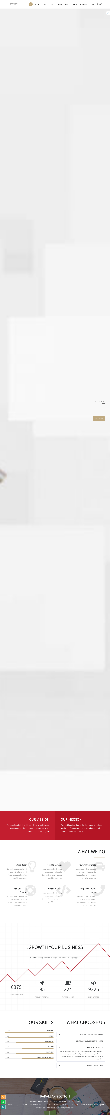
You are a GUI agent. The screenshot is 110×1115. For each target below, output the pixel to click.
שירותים (59, 4)
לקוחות (75, 4)
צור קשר (37, 4)
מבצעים (67, 4)
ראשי (93, 4)
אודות (44, 4)
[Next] (106, 411)
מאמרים (51, 4)
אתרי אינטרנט (84, 4)
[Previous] (4, 411)
